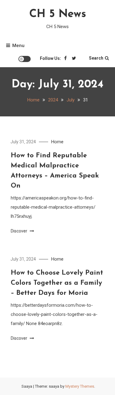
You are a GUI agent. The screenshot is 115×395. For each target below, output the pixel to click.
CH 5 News (57, 14)
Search (96, 58)
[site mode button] (24, 59)
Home (57, 141)
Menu (18, 45)
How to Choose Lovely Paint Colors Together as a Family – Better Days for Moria (57, 283)
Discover (19, 231)
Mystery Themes (79, 386)
